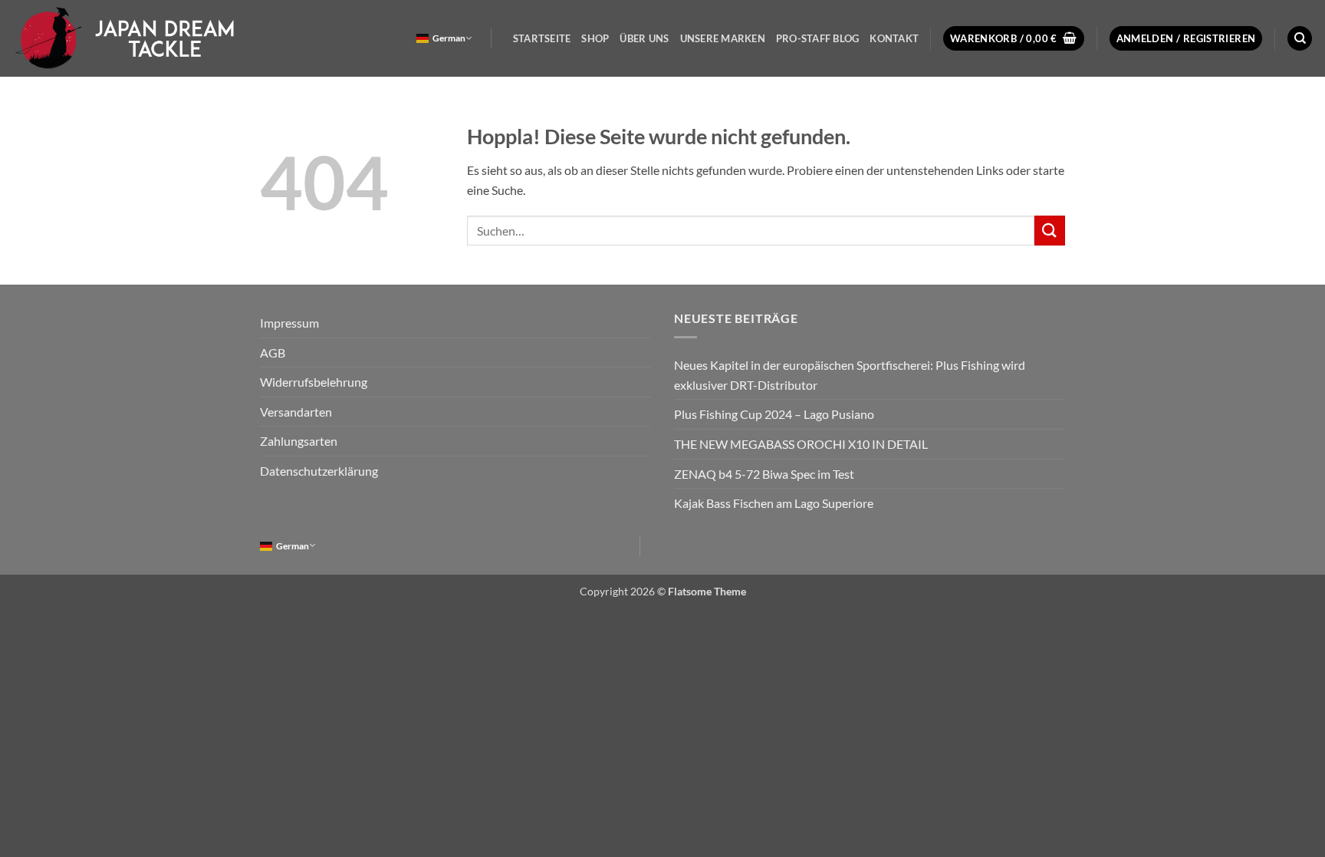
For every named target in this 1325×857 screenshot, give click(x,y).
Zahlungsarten (298, 440)
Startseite (542, 38)
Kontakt (894, 38)
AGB (272, 352)
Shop (595, 38)
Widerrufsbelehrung (313, 381)
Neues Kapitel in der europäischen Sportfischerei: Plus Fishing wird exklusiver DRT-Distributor (849, 375)
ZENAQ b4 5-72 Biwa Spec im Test (764, 473)
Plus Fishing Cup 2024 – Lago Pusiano (774, 414)
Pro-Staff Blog (818, 38)
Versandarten (296, 411)
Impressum (289, 322)
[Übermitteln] (1049, 231)
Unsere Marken (722, 38)
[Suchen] (1299, 38)
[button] (1013, 38)
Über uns (644, 38)
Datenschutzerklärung (319, 470)
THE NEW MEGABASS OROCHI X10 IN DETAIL (801, 444)
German (448, 38)
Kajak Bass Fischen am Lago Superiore (773, 503)
